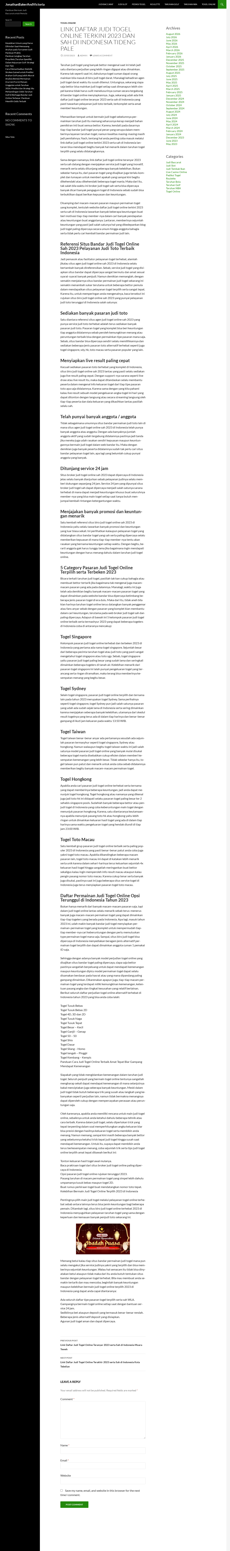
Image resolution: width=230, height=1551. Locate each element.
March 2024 (173, 127)
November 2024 (175, 101)
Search (8, 20)
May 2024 (171, 121)
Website (65, 1475)
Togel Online (208, 4)
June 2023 (172, 140)
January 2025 (173, 95)
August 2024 (173, 111)
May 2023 (171, 143)
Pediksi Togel (139, 4)
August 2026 (173, 33)
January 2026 (173, 56)
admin (83, 55)
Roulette (155, 4)
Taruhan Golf (172, 4)
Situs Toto (10, 137)
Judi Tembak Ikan (175, 168)
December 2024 (175, 98)
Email (64, 1460)
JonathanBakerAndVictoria (25, 4)
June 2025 (172, 79)
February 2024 (174, 131)
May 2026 (171, 43)
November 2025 (175, 63)
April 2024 (172, 124)
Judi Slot (122, 4)
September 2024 (175, 108)
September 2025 (175, 69)
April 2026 (172, 46)
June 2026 (172, 40)
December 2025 (175, 59)
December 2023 (175, 137)
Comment (67, 1399)
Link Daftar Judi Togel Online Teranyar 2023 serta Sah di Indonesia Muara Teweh (101, 1345)
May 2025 (171, 82)
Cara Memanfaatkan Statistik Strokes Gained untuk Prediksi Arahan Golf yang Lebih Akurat (19, 72)
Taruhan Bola (173, 181)
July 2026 (171, 37)
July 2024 (171, 114)
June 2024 (172, 118)
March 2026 (173, 50)
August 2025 (173, 72)
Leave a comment (102, 55)
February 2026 (174, 53)
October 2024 (174, 105)
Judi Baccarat (105, 4)
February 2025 (174, 92)
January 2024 (173, 134)
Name (64, 1445)
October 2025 (174, 66)
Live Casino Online (176, 172)
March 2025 (173, 88)
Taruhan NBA (190, 4)
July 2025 (171, 75)
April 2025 (172, 85)
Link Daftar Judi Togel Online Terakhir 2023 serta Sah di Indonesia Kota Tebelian (100, 1362)
